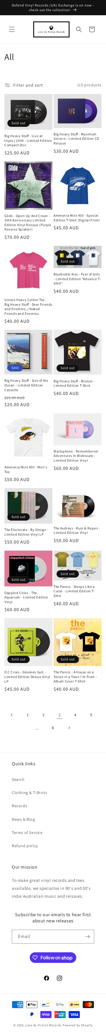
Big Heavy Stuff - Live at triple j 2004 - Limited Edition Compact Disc (28, 140)
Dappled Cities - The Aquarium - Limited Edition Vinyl (26, 597)
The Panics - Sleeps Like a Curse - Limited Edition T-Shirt (74, 591)
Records (19, 805)
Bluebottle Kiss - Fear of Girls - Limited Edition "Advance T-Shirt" (77, 278)
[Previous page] (11, 714)
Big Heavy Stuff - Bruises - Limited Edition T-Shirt (74, 383)
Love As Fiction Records (43, 1025)
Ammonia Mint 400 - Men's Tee (25, 469)
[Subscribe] (87, 937)
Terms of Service (27, 832)
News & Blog (23, 819)
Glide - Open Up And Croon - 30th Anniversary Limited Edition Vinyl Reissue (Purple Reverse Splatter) (27, 222)
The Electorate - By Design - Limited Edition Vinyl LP (26, 531)
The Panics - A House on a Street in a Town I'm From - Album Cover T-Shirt (75, 676)
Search (18, 779)
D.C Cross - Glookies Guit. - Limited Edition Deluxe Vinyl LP (27, 676)
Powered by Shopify (77, 1025)
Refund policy (25, 845)
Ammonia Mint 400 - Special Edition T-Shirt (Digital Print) (77, 217)
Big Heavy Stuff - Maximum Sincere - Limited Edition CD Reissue (76, 138)
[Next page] (68, 727)
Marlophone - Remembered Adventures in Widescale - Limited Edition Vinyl (76, 455)
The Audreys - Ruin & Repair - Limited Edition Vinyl (77, 530)
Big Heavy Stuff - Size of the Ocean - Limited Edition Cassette (26, 385)
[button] (11, 29)
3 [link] (59, 715)
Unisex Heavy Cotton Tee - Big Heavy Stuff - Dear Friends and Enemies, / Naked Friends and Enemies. (28, 306)
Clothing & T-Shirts (29, 792)
